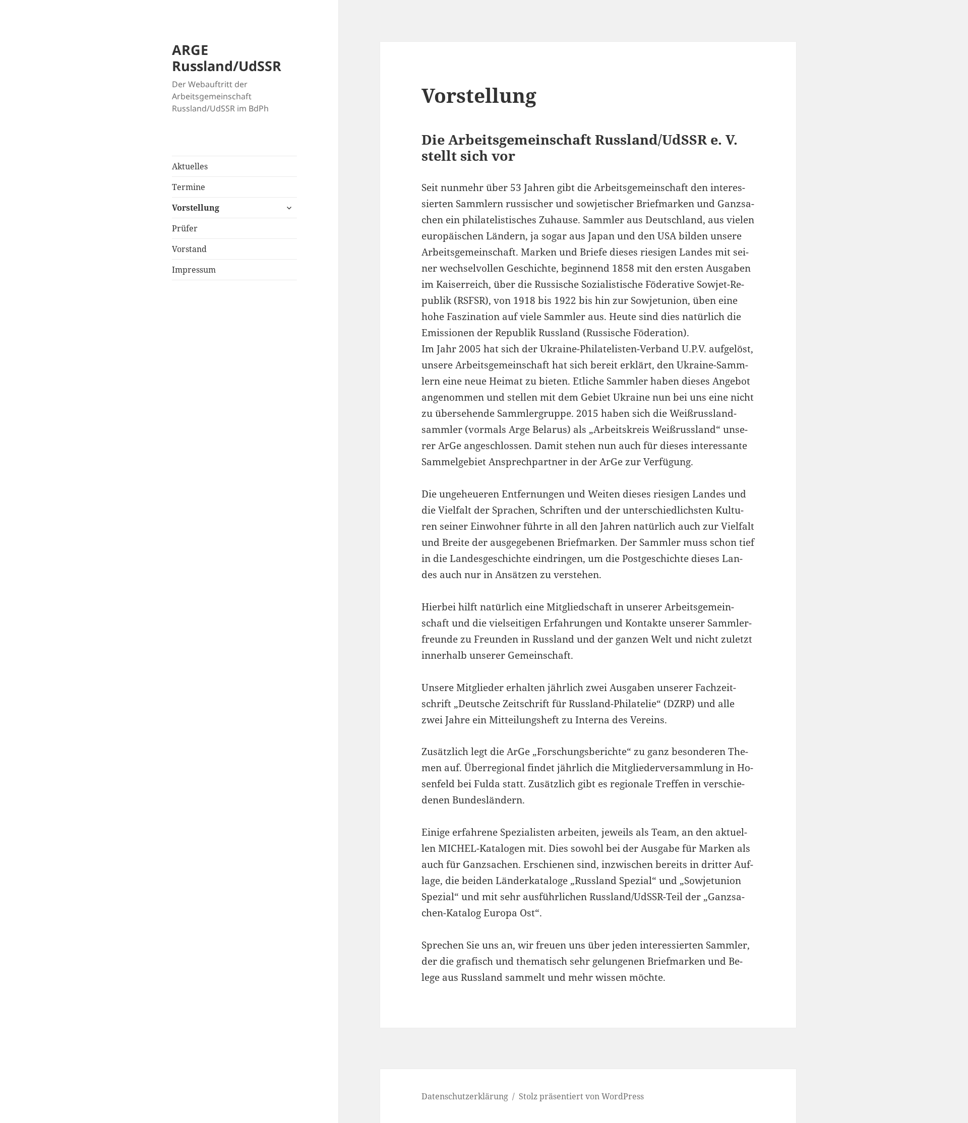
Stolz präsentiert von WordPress (581, 1096)
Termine (188, 187)
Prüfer (185, 228)
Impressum (194, 269)
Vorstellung (195, 207)
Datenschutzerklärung (464, 1096)
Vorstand (189, 249)
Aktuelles (190, 166)
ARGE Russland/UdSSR (226, 57)
